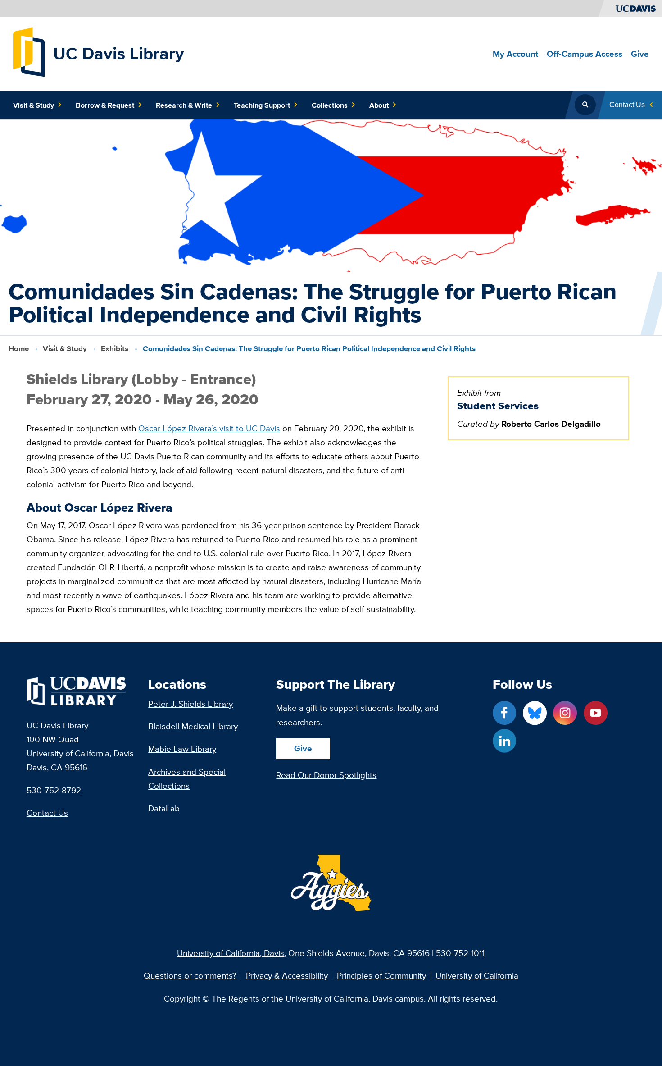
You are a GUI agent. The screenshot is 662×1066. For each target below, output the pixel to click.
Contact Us (47, 812)
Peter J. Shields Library (190, 703)
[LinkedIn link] (505, 741)
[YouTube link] (596, 713)
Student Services (498, 405)
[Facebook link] (505, 713)
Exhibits (114, 348)
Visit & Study (65, 348)
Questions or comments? (190, 975)
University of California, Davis (230, 953)
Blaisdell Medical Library (193, 726)
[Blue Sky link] (535, 713)
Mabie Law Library (182, 748)
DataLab (164, 808)
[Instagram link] (565, 713)
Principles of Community (381, 975)
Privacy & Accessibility (287, 975)
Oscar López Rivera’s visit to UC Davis (209, 428)
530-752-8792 (54, 790)
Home (19, 348)
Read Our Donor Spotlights (326, 775)
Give (303, 748)
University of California (476, 975)
